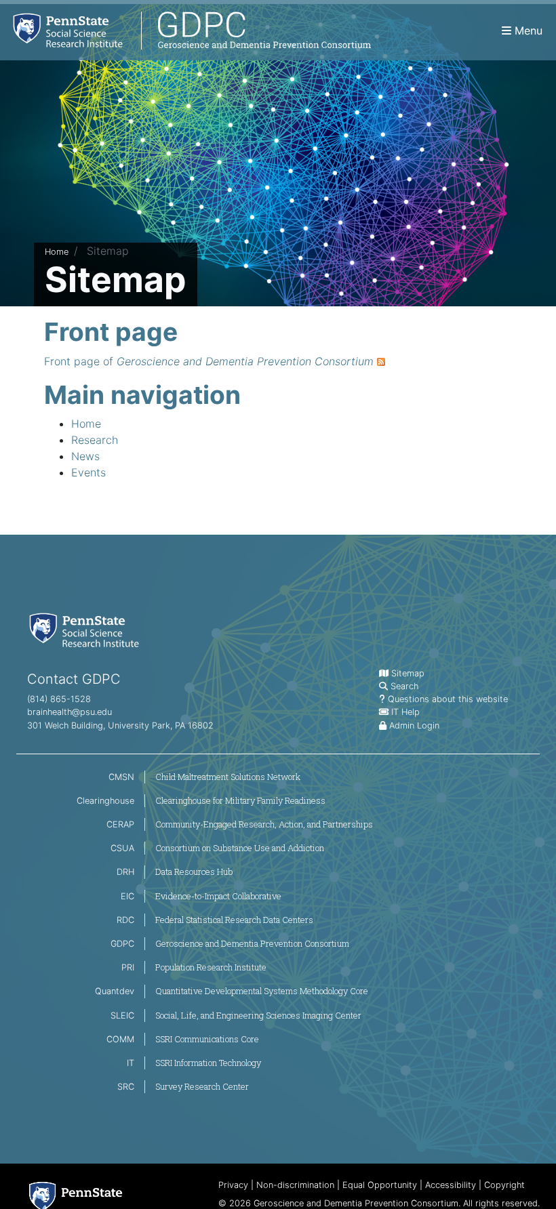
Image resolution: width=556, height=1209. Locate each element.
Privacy (233, 1185)
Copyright (504, 1185)
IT (130, 1063)
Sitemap (407, 673)
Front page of (209, 361)
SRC (125, 1087)
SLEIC (122, 1015)
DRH (125, 872)
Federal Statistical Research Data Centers (234, 919)
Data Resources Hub (194, 871)
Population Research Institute (210, 967)
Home (56, 252)
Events (88, 472)
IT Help (405, 712)
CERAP (120, 824)
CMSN (121, 777)
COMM (120, 1039)
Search (404, 686)
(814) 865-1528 (59, 699)
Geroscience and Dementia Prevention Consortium (252, 943)
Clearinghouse (105, 801)
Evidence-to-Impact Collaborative (218, 895)
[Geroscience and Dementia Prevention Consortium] (185, 30)
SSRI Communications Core (207, 1038)
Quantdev (114, 991)
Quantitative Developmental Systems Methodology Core (261, 990)
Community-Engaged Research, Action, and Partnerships (264, 824)
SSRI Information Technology (208, 1062)
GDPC (122, 944)
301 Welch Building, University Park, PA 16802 (120, 725)
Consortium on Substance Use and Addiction (239, 847)
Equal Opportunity (379, 1185)
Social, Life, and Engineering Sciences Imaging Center (258, 1015)
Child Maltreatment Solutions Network (227, 776)
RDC (125, 920)
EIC (127, 896)
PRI (127, 967)
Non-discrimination (295, 1185)
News (85, 456)
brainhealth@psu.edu (69, 712)
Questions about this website (448, 699)
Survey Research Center (202, 1086)
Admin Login (414, 725)
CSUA (122, 848)
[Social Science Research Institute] (86, 629)
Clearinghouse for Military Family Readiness (240, 800)
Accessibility (450, 1185)
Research (94, 440)
